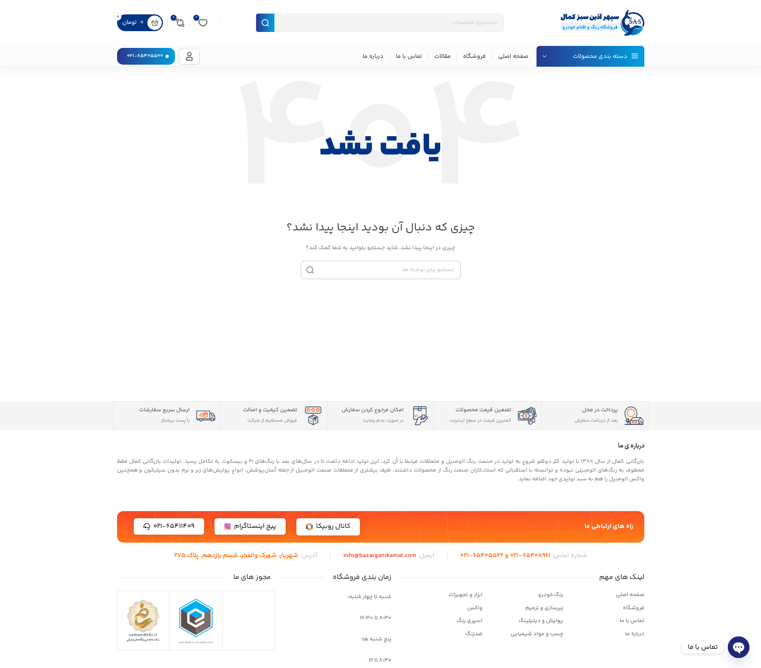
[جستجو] (310, 270)
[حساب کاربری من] (189, 56)
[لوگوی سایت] (600, 23)
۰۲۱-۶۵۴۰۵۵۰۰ (145, 56)
